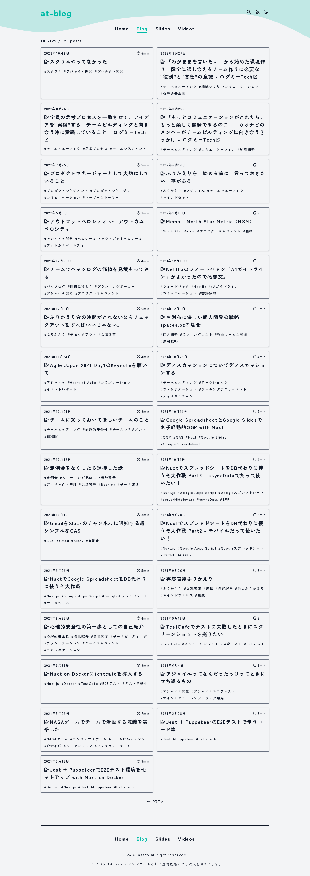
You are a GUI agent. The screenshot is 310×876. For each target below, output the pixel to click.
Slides (162, 28)
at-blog (56, 12)
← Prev (155, 801)
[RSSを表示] (258, 12)
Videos (186, 28)
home (122, 28)
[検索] (249, 12)
